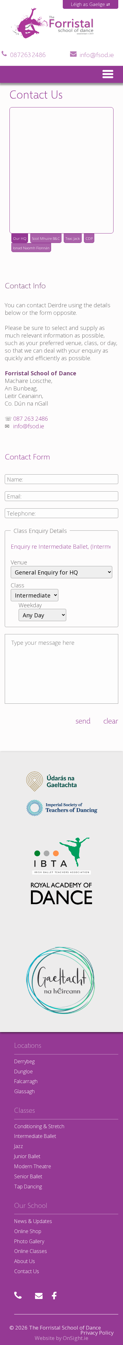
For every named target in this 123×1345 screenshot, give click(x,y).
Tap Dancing (28, 1186)
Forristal (24, 40)
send (83, 720)
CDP (89, 238)
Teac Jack (72, 238)
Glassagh (24, 1091)
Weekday (30, 605)
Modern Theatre (32, 1166)
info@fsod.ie (97, 54)
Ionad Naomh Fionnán (31, 247)
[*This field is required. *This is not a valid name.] (61, 482)
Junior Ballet (27, 1156)
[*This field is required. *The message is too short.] (61, 669)
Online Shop (27, 1231)
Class (17, 585)
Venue (19, 562)
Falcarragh (26, 1081)
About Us (24, 1261)
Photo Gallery (29, 1241)
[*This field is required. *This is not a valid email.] (61, 499)
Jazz (18, 1146)
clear (110, 720)
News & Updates (33, 1221)
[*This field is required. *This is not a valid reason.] (61, 549)
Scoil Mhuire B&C (46, 238)
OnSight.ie (75, 1338)
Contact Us (26, 1271)
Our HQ (19, 238)
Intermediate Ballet (35, 1136)
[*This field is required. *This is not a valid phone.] (61, 516)
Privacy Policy (97, 1332)
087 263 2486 (28, 54)
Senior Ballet (28, 1176)
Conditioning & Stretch (39, 1126)
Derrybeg (24, 1061)
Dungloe (23, 1071)
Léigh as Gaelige (88, 4)
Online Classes (30, 1251)
